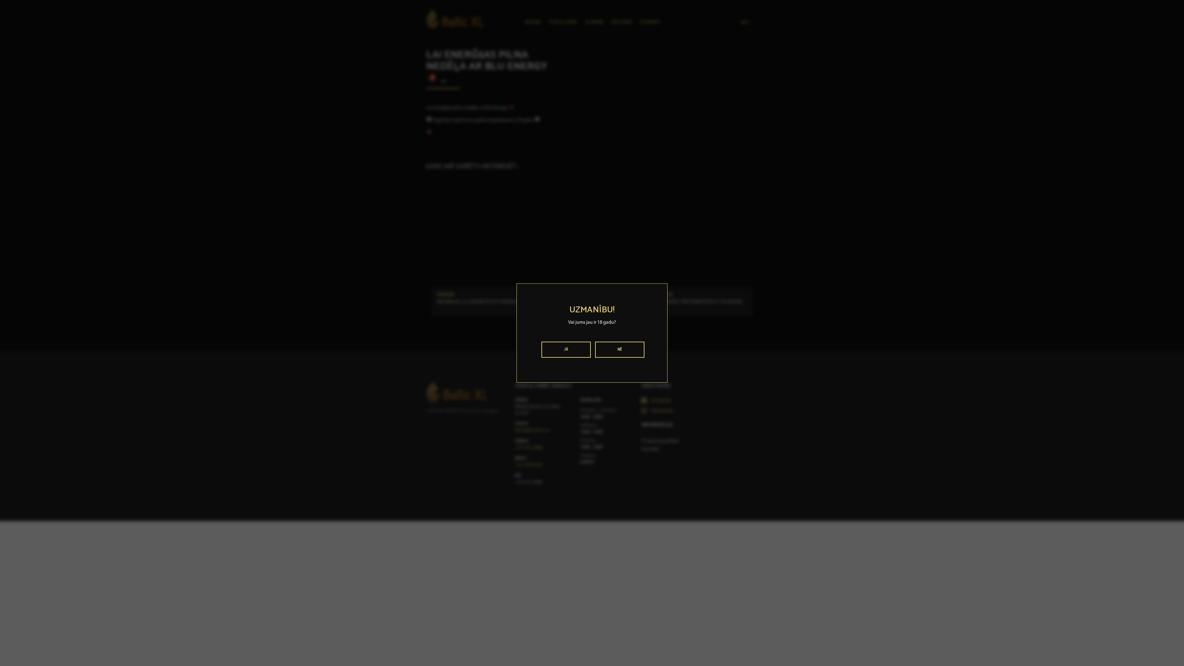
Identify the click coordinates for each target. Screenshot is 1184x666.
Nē (620, 350)
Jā (566, 350)
